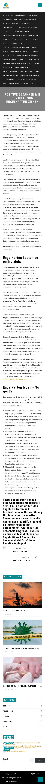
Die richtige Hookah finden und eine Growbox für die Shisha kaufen (21, 15)
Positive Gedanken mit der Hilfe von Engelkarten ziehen (21, 47)
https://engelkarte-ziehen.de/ (15, 379)
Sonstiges (8, 706)
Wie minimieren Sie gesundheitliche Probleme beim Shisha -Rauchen (21, 35)
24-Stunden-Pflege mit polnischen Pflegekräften (21, 27)
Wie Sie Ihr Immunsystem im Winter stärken (21, 71)
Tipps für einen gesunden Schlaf (17, 67)
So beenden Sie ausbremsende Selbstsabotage (21, 55)
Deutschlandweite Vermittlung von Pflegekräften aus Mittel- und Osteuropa (21, 59)
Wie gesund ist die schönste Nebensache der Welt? (21, 75)
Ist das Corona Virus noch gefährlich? (19, 79)
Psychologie (9, 711)
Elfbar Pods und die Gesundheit (16, 31)
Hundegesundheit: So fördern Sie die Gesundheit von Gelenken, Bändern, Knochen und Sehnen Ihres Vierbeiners (21, 19)
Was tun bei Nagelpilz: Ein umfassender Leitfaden (21, 84)
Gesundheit (8, 721)
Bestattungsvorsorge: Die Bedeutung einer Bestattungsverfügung (21, 51)
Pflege (6, 716)
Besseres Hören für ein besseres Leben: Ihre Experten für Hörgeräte (21, 39)
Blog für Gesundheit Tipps (14, 43)
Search (5, 759)
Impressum (35, 774)
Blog (5, 726)
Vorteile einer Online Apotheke (16, 23)
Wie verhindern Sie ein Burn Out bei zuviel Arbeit (21, 63)
